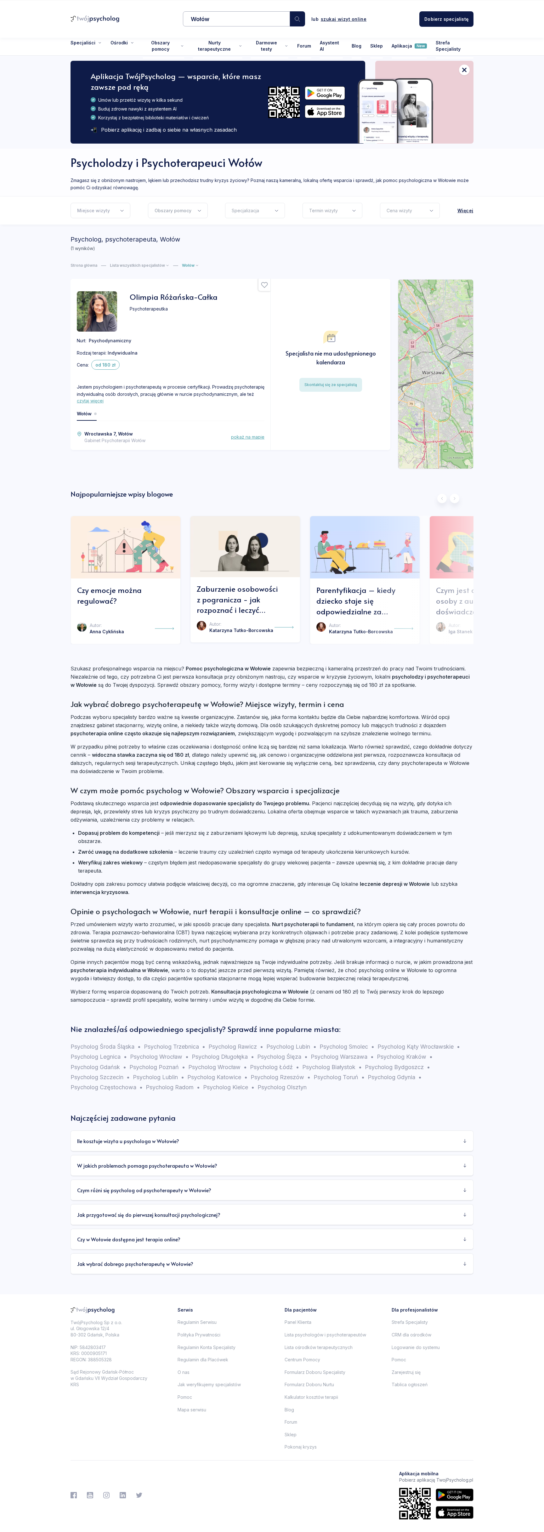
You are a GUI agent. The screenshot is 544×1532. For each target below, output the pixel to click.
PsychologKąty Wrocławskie (418, 1046)
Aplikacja (408, 45)
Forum (304, 45)
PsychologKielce (228, 1087)
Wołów (188, 265)
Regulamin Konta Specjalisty (206, 1347)
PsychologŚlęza (282, 1056)
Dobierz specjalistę (446, 19)
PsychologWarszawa (342, 1056)
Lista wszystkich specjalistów (137, 265)
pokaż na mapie (247, 437)
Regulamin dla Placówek (203, 1359)
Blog (356, 45)
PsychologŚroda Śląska (106, 1046)
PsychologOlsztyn (282, 1087)
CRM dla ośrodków (411, 1334)
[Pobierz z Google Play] (325, 93)
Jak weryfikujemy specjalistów (209, 1384)
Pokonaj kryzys (301, 1446)
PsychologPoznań (157, 1067)
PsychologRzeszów (280, 1077)
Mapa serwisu (192, 1409)
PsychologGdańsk (98, 1067)
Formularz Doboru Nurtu (309, 1384)
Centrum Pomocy (302, 1359)
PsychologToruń (339, 1077)
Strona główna (84, 265)
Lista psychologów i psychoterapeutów (325, 1334)
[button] (297, 18)
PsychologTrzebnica (174, 1046)
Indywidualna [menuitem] (123, 353)
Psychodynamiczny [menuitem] (110, 340)
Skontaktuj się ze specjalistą (330, 384)
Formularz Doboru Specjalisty (315, 1372)
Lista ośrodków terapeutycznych (319, 1347)
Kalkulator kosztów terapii (311, 1397)
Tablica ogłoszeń (410, 1384)
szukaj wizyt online (344, 19)
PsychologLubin (291, 1046)
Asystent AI (329, 46)
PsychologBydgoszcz (397, 1067)
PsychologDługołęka (223, 1056)
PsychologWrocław (159, 1056)
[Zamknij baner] (464, 70)
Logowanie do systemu (416, 1347)
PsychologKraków (405, 1056)
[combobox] (236, 18)
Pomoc (185, 1397)
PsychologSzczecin (100, 1077)
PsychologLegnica (99, 1056)
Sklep (376, 45)
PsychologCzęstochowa (107, 1087)
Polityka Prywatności (199, 1334)
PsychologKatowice (217, 1077)
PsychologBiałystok (332, 1067)
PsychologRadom (173, 1087)
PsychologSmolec (347, 1046)
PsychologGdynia (395, 1077)
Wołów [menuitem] (84, 413)
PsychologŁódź (274, 1067)
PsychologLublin (158, 1077)
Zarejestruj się (406, 1372)
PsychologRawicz (235, 1046)
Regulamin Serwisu (197, 1322)
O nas (184, 1372)
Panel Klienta (298, 1322)
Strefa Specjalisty (448, 46)
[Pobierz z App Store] (325, 111)
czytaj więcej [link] (90, 400)
